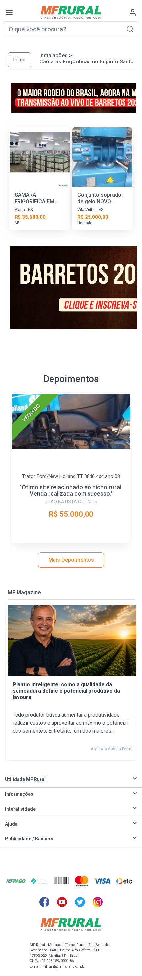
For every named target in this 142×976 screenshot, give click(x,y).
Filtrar (19, 60)
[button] (130, 28)
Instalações (53, 55)
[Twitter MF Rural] (80, 902)
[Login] (133, 12)
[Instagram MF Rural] (98, 902)
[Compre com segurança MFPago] (16, 881)
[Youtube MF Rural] (62, 902)
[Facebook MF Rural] (44, 902)
